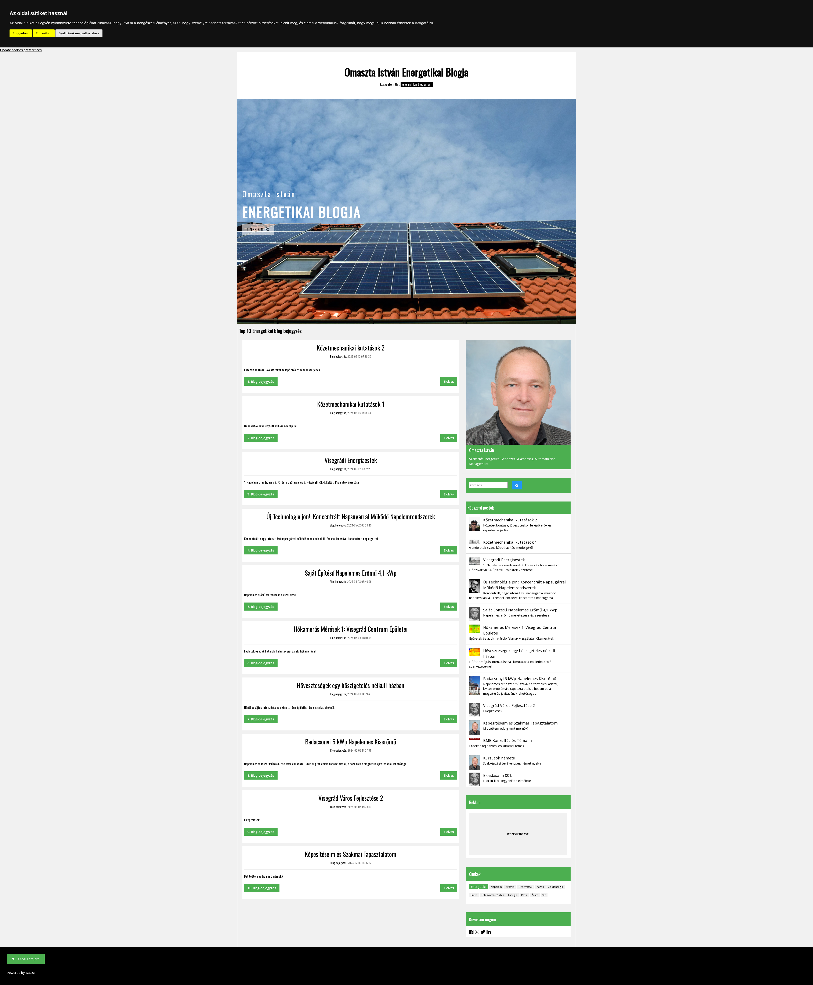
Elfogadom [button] (21, 33)
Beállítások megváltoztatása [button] (79, 33)
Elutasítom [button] (43, 33)
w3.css (31, 972)
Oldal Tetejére (29, 959)
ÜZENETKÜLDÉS (258, 229)
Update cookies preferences (21, 50)
